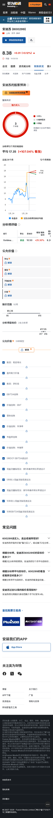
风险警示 (5, 799)
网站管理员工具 (9, 707)
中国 (23, 12)
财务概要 (5, 74)
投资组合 (6, 701)
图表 (13, 66)
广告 (31, 695)
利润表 (15, 74)
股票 (5, 12)
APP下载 (6, 695)
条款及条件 (6, 780)
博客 (4, 689)
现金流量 (37, 74)
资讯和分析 (25, 66)
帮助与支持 (34, 701)
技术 (49, 66)
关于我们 (33, 689)
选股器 (14, 12)
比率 (46, 74)
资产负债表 (26, 74)
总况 (4, 66)
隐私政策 (5, 789)
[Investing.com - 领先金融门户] (14, 4)
